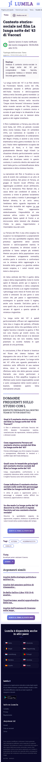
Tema (24, 52)
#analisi (8, 546)
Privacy (5, 712)
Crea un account (8, 728)
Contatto (6, 709)
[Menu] (38, 4)
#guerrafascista (29, 541)
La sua (36, 206)
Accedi (5, 725)
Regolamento (7, 715)
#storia (14, 541)
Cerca (5, 731)
